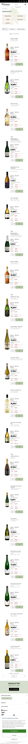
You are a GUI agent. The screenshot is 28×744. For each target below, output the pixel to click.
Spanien (8, 23)
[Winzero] (5, 5)
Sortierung (12, 29)
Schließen (14, 735)
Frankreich (20, 16)
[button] (19, 1)
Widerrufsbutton (6, 698)
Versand (16, 743)
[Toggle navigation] (26, 1)
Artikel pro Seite (20, 29)
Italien (7, 19)
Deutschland (8, 16)
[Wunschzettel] (21, 1)
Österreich (20, 19)
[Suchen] (25, 4)
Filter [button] (5, 29)
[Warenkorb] (24, 1)
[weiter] (24, 676)
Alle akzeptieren (14, 731)
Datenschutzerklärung (10, 727)
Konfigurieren (14, 739)
